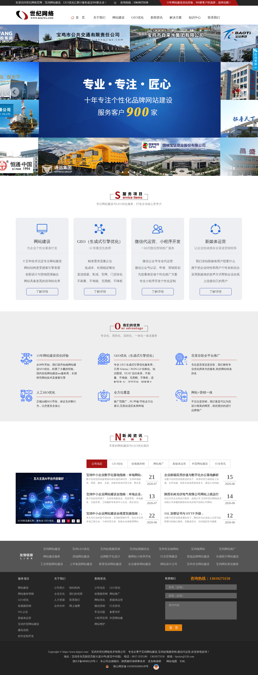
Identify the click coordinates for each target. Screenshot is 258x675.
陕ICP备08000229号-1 (85, 661)
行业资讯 (220, 463)
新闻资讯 (157, 17)
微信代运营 (184, 651)
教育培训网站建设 (110, 564)
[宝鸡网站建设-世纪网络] (35, 17)
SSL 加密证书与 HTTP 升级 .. (183, 513)
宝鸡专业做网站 (169, 548)
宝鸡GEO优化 (81, 548)
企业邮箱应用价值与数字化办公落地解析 (191, 475)
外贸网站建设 (200, 463)
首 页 (80, 17)
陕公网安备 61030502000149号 (130, 666)
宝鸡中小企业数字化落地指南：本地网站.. (114, 475)
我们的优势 (76, 593)
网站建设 (118, 17)
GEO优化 (137, 17)
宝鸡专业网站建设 (198, 564)
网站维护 (99, 624)
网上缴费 (74, 605)
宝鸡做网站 (198, 548)
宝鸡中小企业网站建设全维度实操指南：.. (114, 513)
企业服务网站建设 (139, 564)
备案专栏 (115, 612)
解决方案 (176, 17)
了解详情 (42, 291)
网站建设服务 (51, 556)
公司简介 (59, 587)
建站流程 (23, 630)
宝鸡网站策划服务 (227, 564)
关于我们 (99, 17)
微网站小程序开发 (139, 556)
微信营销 (99, 605)
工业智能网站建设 (51, 564)
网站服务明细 (26, 593)
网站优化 (99, 599)
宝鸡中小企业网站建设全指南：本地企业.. (114, 494)
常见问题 (99, 612)
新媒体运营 (179, 463)
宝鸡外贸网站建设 (28, 624)
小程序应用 (101, 618)
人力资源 (59, 599)
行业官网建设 (168, 556)
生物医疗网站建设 (227, 556)
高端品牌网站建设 (198, 556)
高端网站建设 (81, 556)
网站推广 (158, 463)
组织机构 (74, 587)
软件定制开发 (26, 636)
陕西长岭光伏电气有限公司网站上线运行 (191, 494)
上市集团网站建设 (81, 564)
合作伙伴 (59, 605)
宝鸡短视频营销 (110, 548)
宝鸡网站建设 (51, 548)
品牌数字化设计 (110, 556)
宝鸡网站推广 (227, 548)
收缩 (255, 59)
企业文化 (59, 593)
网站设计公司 (168, 564)
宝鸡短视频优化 (139, 548)
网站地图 (171, 661)
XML (182, 661)
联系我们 (214, 17)
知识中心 (195, 17)
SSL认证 (23, 612)
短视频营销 (138, 463)
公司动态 (97, 463)
